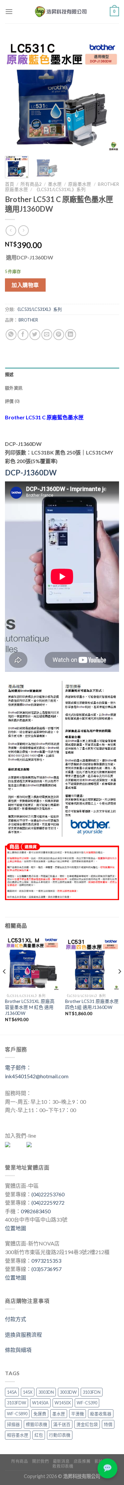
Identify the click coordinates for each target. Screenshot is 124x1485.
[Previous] (15, 93)
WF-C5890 (17, 1413)
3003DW (68, 1392)
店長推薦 (82, 1461)
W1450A (40, 1402)
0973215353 (46, 1260)
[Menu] (9, 11)
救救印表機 (62, 1466)
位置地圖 (15, 1228)
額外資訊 (13, 387)
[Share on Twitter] (34, 334)
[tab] (62, 374)
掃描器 (13, 1424)
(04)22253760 (47, 1194)
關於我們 (40, 1461)
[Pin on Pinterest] (58, 334)
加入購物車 (25, 285)
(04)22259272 (47, 1202)
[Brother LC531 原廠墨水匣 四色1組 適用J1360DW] (92, 963)
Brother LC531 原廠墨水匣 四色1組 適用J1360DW (92, 1004)
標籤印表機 (36, 1424)
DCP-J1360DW (31, 472)
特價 (108, 1424)
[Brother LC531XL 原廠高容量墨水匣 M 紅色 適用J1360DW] (32, 963)
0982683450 (36, 1211)
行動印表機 (59, 1435)
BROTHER (28, 319)
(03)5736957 (46, 1269)
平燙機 (77, 1413)
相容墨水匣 (17, 1435)
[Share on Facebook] (23, 334)
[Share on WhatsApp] (11, 334)
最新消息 (61, 1461)
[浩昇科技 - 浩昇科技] (61, 11)
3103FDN (92, 1392)
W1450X (63, 1402)
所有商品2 (31, 184)
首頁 (9, 184)
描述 (9, 374)
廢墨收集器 (100, 1413)
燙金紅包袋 (87, 1424)
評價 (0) (12, 401)
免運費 (39, 1413)
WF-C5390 (87, 1402)
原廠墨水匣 (79, 184)
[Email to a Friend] (46, 334)
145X (27, 1392)
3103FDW (16, 1402)
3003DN (46, 1392)
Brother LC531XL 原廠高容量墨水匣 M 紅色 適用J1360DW (30, 1007)
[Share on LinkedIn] (70, 334)
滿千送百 (61, 1424)
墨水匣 (55, 184)
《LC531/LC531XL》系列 (60, 189)
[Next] (108, 93)
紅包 (38, 1435)
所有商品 (19, 1461)
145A (12, 1392)
